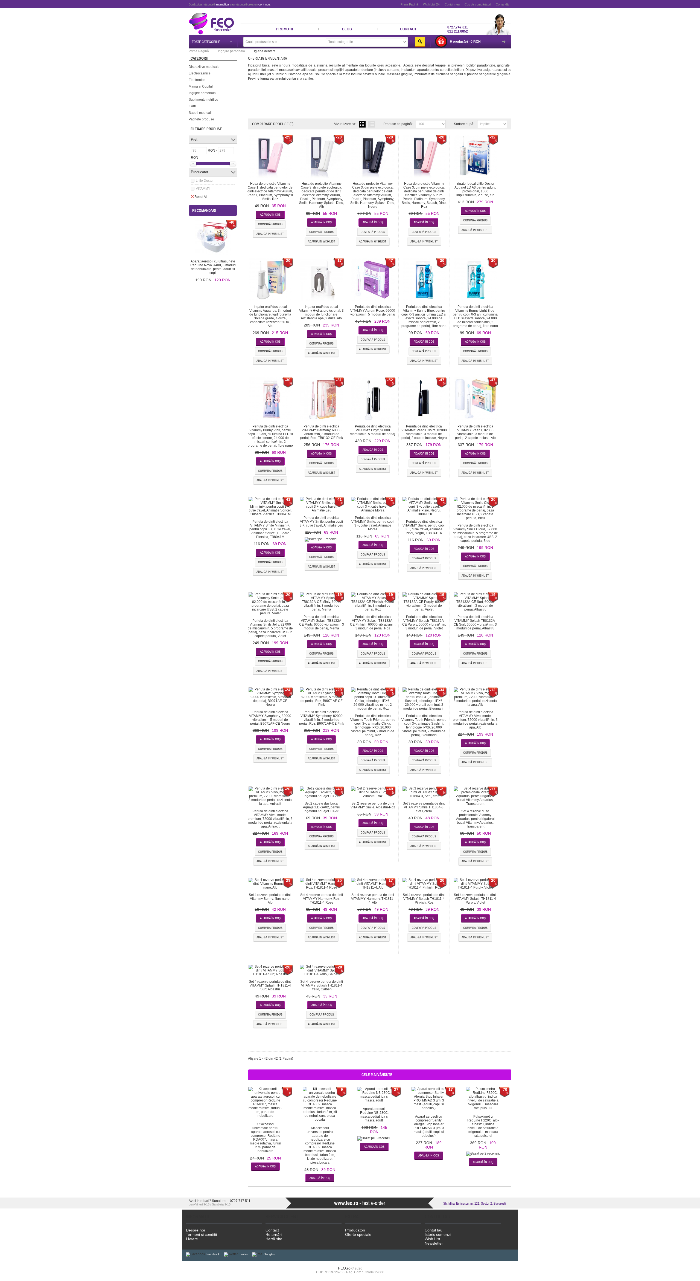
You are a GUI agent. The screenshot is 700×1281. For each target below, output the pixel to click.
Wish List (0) (431, 4)
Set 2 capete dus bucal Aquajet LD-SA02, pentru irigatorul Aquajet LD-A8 (321, 807)
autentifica (222, 4)
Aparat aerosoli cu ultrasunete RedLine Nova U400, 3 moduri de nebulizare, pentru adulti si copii (213, 267)
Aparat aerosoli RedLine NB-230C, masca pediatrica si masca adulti (374, 1114)
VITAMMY (203, 188)
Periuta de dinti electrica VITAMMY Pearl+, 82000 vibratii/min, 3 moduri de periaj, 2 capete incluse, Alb (475, 432)
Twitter (243, 1254)
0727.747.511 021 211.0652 (457, 29)
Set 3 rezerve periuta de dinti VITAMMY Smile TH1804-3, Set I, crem (424, 807)
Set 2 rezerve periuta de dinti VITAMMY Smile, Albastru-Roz (373, 805)
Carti (192, 106)
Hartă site (274, 1239)
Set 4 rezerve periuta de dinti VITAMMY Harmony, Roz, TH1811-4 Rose (321, 898)
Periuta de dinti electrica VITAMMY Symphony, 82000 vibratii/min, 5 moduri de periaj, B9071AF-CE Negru (270, 717)
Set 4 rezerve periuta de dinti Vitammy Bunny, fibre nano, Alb (270, 898)
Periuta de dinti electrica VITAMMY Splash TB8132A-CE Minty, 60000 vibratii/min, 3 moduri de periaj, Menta (321, 622)
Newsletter (434, 1243)
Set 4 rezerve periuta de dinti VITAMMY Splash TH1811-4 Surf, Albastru (270, 985)
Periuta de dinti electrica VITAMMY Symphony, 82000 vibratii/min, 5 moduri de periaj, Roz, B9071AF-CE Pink (321, 717)
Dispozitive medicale (204, 67)
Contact (408, 29)
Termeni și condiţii (201, 1234)
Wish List (432, 1239)
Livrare (192, 1239)
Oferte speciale (358, 1234)
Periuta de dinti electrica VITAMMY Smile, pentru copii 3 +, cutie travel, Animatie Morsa (372, 523)
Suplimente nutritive (203, 100)
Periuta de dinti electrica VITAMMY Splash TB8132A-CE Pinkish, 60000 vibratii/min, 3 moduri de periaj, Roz (372, 622)
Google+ (269, 1254)
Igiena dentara (265, 51)
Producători (355, 1230)
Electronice (197, 80)
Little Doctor (205, 181)
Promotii (284, 29)
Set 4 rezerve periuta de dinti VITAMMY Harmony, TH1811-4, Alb (372, 898)
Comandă (502, 4)
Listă (371, 124)
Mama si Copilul (201, 86)
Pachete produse (201, 119)
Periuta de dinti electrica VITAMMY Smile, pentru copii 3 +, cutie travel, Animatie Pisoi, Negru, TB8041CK (423, 527)
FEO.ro (344, 1268)
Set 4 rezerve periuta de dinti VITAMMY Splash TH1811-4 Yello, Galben (321, 985)
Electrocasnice (200, 73)
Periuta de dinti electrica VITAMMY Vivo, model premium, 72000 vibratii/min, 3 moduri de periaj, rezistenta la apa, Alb (475, 719)
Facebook (213, 1254)
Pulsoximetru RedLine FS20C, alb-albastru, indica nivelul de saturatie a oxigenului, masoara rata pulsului (483, 1126)
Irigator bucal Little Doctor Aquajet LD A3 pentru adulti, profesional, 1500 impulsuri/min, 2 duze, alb (475, 189)
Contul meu (452, 4)
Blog (347, 29)
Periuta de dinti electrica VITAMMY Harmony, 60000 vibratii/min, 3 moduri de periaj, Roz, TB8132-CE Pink (321, 432)
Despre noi (195, 1230)
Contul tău (433, 1230)
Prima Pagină (409, 4)
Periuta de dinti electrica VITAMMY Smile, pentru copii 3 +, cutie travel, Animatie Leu (321, 521)
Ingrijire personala (202, 93)
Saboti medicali (200, 113)
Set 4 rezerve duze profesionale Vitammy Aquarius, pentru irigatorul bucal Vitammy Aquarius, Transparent (475, 818)
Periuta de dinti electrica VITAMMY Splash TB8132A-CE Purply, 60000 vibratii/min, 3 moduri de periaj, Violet (424, 622)
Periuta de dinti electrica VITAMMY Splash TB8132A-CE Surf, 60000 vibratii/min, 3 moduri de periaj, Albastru (475, 622)
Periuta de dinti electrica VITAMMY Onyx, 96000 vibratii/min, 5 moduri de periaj (372, 430)
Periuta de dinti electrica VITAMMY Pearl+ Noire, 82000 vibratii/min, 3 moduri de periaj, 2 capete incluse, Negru (424, 432)
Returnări (274, 1234)
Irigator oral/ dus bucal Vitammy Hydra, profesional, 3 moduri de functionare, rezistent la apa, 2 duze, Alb (321, 312)
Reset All (201, 197)
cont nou (264, 4)
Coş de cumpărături (478, 4)
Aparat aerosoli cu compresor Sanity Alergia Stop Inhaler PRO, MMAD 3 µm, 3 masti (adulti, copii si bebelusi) (428, 1126)
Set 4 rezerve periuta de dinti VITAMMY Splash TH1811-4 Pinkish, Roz (424, 898)
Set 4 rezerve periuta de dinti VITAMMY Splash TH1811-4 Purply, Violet (475, 898)
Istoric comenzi (438, 1234)
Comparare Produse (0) (272, 124)
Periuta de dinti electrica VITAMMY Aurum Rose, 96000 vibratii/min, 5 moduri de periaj (372, 310)
